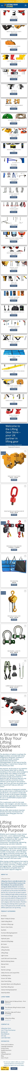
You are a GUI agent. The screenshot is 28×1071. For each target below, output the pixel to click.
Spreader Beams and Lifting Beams (11, 984)
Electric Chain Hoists (7, 927)
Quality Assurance (6, 1050)
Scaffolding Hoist (6, 975)
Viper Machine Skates (14, 721)
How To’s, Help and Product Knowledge (13, 1013)
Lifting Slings (4, 953)
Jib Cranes (4, 944)
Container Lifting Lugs (7, 924)
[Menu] (2, 5)
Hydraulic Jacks (5, 938)
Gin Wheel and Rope (7, 935)
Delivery (3, 1052)
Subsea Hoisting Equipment (9, 990)
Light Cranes (4, 955)
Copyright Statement (7, 1046)
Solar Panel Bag (14, 581)
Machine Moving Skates (7, 961)
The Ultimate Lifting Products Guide (15, 1007)
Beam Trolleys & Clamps (8, 918)
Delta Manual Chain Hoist (14, 616)
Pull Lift (3, 967)
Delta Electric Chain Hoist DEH (14, 546)
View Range (13, 20)
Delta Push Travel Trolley (14, 476)
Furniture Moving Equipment (9, 933)
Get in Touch (4, 1058)
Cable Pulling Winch (6, 921)
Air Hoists (4, 916)
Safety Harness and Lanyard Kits (10, 973)
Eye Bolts (3, 930)
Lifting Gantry (5, 947)
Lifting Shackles (5, 950)
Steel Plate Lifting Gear (7, 987)
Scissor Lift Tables (6, 978)
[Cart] (25, 5)
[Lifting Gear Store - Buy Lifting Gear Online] (13, 6)
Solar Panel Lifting (6, 981)
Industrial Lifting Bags (7, 941)
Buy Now (14, 479)
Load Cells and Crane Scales (9, 958)
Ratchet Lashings (6, 970)
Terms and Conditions (7, 1044)
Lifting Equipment (6, 1054)
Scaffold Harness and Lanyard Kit (14, 686)
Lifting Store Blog (10, 1018)
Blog (2, 1056)
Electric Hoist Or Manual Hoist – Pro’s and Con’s (15, 1002)
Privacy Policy (5, 1048)
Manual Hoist (5, 964)
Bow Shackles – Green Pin (14, 651)
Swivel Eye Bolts (5, 992)
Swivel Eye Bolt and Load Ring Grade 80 (14, 511)
